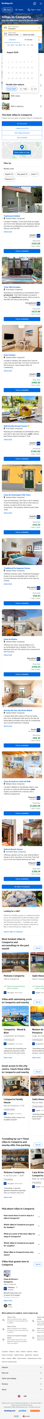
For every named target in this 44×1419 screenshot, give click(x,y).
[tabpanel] (20, 68)
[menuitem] (7, 9)
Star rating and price (22, 133)
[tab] (12, 40)
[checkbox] (32, 56)
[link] (9, 174)
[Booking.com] (7, 3)
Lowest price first (22, 128)
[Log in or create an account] (34, 3)
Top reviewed (22, 137)
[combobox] (22, 29)
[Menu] (41, 3)
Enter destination (13, 27)
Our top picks (22, 124)
